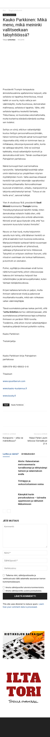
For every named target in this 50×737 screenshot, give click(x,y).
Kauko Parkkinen (17, 405)
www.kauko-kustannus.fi (15, 388)
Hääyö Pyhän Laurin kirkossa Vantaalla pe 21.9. (37, 441)
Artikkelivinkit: (28, 454)
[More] (25, 46)
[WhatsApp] (18, 46)
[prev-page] (4, 511)
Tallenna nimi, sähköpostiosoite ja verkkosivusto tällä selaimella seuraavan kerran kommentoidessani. (24, 578)
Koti (4, 10)
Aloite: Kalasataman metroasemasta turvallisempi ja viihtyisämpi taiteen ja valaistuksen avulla (32, 467)
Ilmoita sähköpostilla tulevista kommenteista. (25, 587)
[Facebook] (5, 46)
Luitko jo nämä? (11, 454)
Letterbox (11, 40)
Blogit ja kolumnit (15, 10)
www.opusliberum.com (14, 381)
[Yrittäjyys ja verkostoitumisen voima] (10, 484)
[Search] (46, 4)
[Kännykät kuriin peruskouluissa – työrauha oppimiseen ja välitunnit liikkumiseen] (10, 497)
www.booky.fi (9, 395)
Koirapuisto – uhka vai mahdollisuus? (13, 439)
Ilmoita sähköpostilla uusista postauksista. (24, 591)
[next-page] (9, 511)
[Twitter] (12, 46)
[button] (4, 4)
